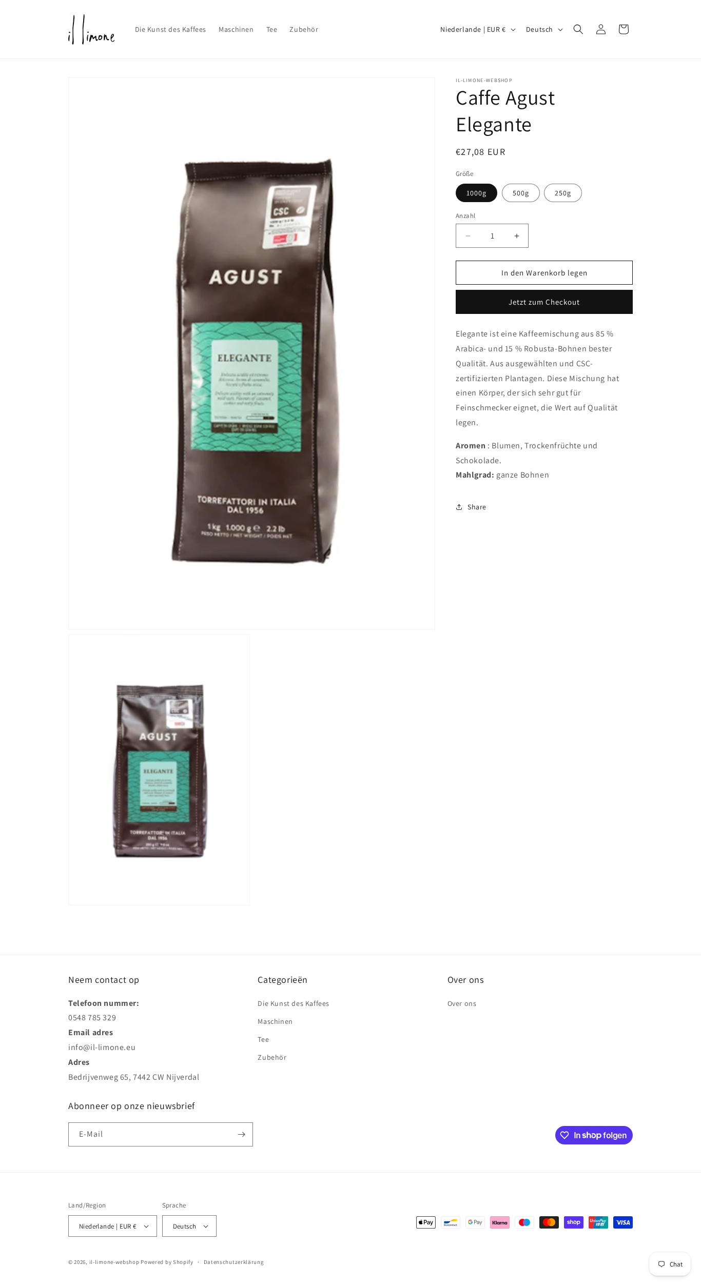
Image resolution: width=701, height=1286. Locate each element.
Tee (263, 1039)
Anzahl (465, 215)
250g (563, 192)
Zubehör (272, 1057)
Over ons (462, 1002)
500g (521, 192)
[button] (578, 29)
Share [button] (477, 506)
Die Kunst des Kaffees (293, 1002)
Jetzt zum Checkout (544, 302)
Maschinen (275, 1021)
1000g (476, 192)
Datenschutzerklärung (234, 1261)
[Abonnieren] (241, 1134)
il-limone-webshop (114, 1261)
